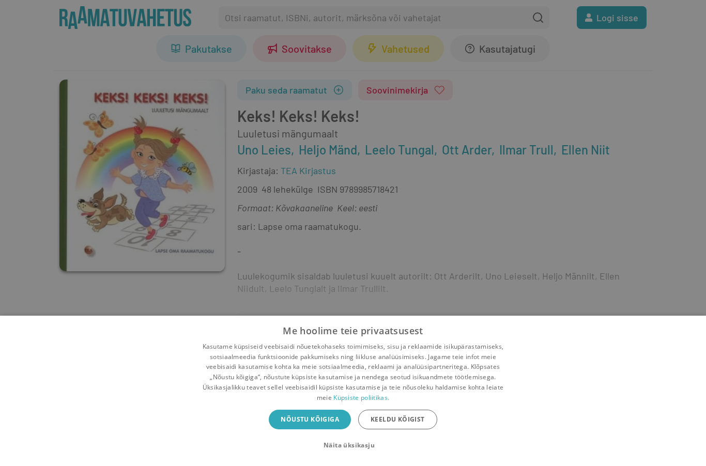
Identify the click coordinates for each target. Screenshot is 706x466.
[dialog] (353, 391)
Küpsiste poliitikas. (361, 397)
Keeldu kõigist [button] (398, 419)
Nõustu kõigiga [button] (310, 419)
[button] (353, 445)
